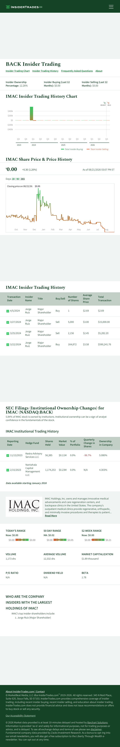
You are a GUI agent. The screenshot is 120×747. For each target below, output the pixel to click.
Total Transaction (104, 298)
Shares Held (49, 443)
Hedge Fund (32, 443)
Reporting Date (12, 443)
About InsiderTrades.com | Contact (25, 692)
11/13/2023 (16, 455)
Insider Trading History (45, 71)
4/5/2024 (15, 311)
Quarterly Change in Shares (89, 443)
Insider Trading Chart (18, 71)
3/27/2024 (15, 322)
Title (40, 299)
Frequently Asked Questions (77, 71)
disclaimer (96, 730)
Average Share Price (87, 298)
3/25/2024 (15, 333)
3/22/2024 (15, 345)
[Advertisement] (60, 35)
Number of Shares (73, 298)
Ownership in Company (106, 443)
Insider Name (29, 298)
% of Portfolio (75, 443)
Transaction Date (13, 298)
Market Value (63, 443)
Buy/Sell (60, 299)
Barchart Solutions (97, 723)
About (99, 71)
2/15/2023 (15, 470)
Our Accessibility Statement (21, 716)
